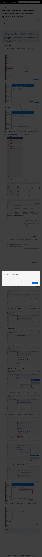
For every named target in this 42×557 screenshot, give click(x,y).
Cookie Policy (30, 276)
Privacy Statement (23, 276)
